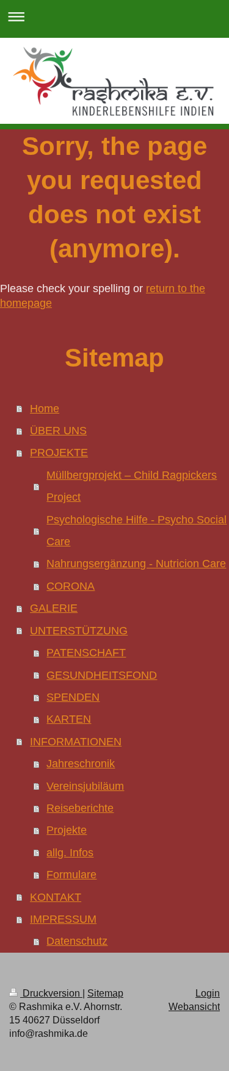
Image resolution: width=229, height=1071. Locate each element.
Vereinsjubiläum (85, 786)
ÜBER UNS (58, 430)
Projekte (66, 830)
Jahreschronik (80, 764)
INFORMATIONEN (76, 742)
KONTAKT (55, 897)
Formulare (71, 875)
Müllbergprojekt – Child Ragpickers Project (131, 486)
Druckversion (51, 993)
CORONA (70, 586)
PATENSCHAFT (86, 653)
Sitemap (105, 993)
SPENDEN (73, 697)
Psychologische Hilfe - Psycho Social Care (136, 531)
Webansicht (194, 1006)
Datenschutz (76, 941)
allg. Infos (69, 853)
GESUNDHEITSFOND (101, 675)
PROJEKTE (59, 452)
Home (44, 409)
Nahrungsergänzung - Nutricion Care (136, 563)
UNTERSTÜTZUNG (79, 631)
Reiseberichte (80, 808)
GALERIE (54, 608)
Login (207, 993)
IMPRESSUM (63, 919)
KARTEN (68, 719)
